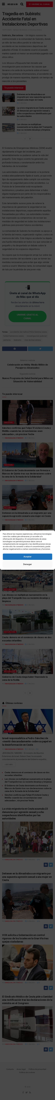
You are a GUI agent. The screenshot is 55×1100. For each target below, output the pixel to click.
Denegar (27, 564)
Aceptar (28, 556)
